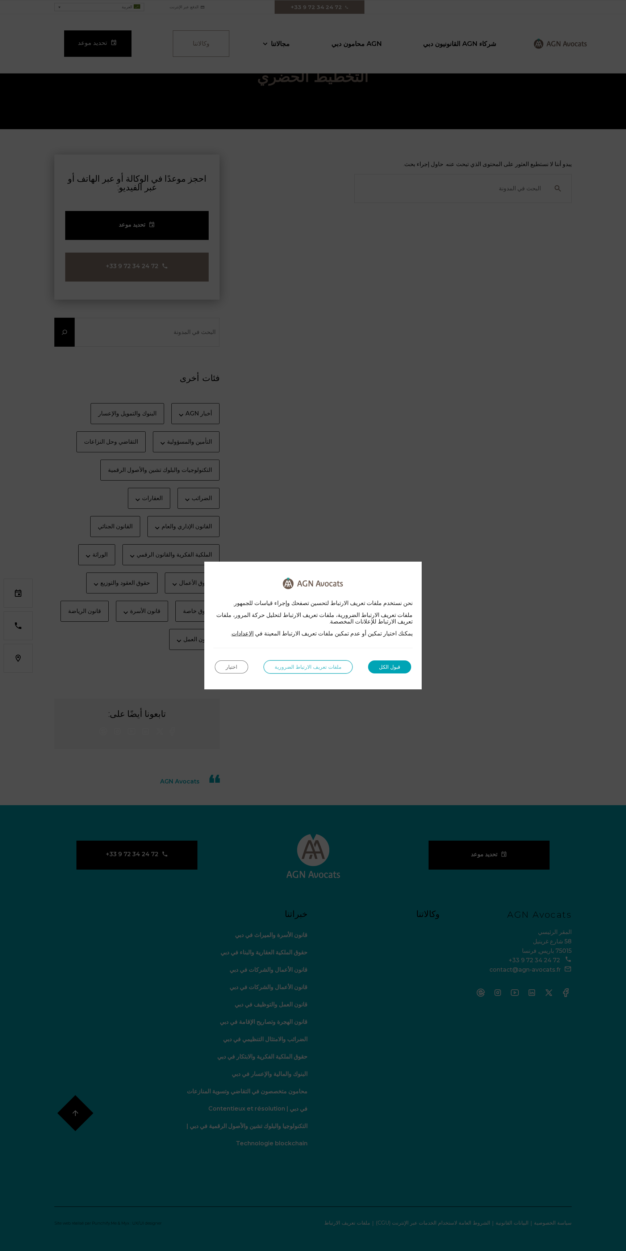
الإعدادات (242, 633)
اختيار (231, 667)
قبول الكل (389, 667)
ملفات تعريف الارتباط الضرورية (308, 667)
